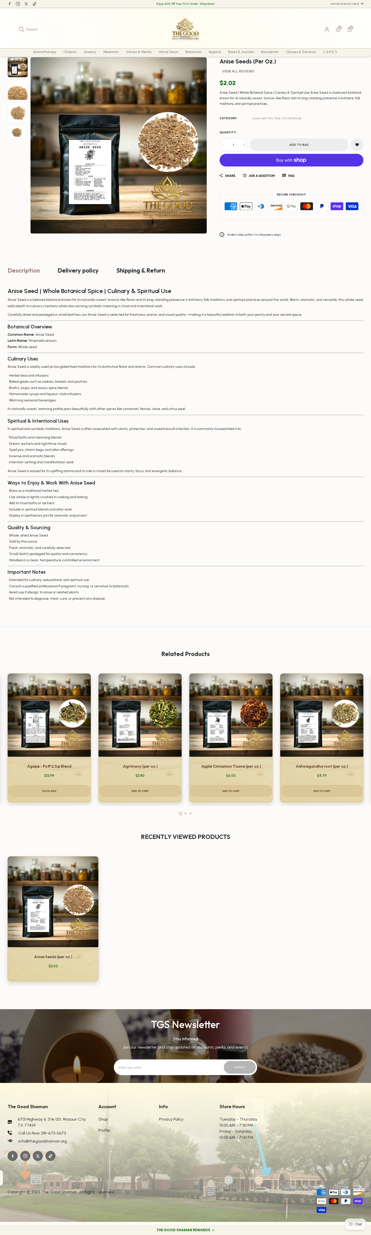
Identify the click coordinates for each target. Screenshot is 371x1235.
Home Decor (168, 52)
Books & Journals (241, 52)
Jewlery (90, 52)
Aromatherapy (44, 52)
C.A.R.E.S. (330, 52)
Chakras (69, 52)
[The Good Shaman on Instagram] (18, 4)
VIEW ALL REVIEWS (238, 71)
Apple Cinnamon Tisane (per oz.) (231, 766)
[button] (185, 1230)
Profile (104, 1130)
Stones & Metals (139, 52)
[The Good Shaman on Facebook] (10, 4)
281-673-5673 (53, 1133)
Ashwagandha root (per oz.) (322, 766)
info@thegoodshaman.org (42, 1141)
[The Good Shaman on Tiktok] (35, 4)
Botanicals (193, 52)
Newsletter (270, 52)
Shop (103, 1119)
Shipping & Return (140, 270)
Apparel (214, 52)
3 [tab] (191, 813)
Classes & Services (301, 52)
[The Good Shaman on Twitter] (26, 4)
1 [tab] (180, 813)
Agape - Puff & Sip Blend (49, 766)
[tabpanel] (49, 737)
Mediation (111, 52)
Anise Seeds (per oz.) (53, 956)
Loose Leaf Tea (262, 118)
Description (24, 270)
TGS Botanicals (292, 118)
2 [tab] (185, 813)
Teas (277, 118)
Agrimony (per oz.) (140, 766)
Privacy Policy (171, 1119)
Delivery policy (78, 270)
